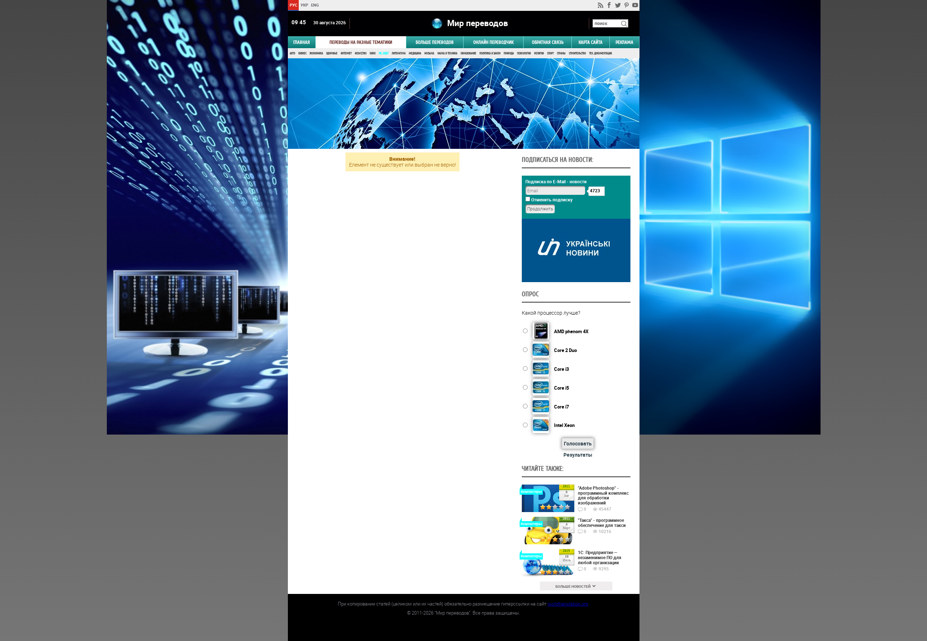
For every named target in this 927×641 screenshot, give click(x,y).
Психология (524, 53)
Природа (509, 53)
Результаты (577, 454)
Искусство (360, 53)
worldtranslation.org (568, 603)
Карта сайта (591, 42)
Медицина (415, 53)
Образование (468, 53)
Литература (399, 53)
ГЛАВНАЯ (301, 42)
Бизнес (302, 53)
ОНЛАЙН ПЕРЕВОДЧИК (493, 42)
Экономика (316, 53)
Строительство (577, 53)
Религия (539, 53)
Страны (561, 53)
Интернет (346, 53)
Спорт (550, 53)
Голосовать (578, 443)
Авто (292, 53)
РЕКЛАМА (624, 42)
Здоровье (331, 53)
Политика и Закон (489, 53)
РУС (293, 5)
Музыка (429, 53)
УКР (304, 5)
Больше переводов (435, 42)
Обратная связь (547, 42)
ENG (315, 5)
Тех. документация (600, 53)
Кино (373, 53)
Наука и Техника (447, 53)
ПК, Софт (384, 53)
